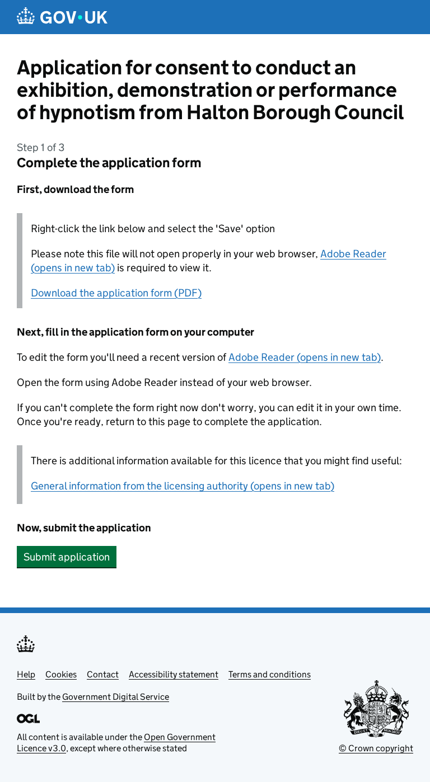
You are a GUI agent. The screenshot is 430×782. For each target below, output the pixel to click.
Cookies (61, 674)
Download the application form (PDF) (116, 292)
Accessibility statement (173, 674)
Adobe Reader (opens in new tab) (304, 357)
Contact (103, 674)
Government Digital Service (115, 696)
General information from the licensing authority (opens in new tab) (182, 485)
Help (26, 674)
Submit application (67, 556)
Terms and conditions (269, 674)
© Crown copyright (376, 748)
